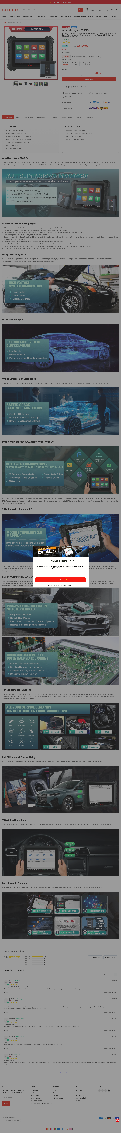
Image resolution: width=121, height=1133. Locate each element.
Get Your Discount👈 (60, 580)
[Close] (86, 548)
